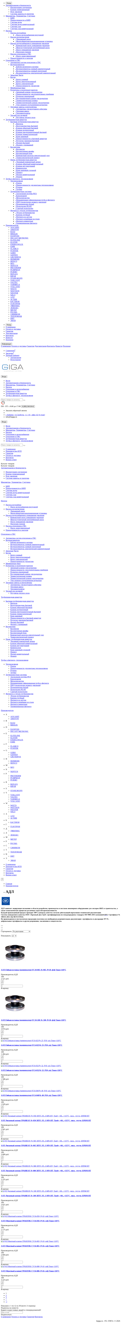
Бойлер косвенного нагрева (21, 542)
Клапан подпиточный (19, 610)
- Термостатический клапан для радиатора (32, 103)
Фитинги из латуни (18, 700)
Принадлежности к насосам (21, 58)
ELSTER (13, 242)
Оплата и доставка (13, 329)
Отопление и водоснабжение (17, 389)
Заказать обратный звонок (16, 411)
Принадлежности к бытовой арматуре (25, 618)
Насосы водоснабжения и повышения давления (29, 43)
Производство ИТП (14, 451)
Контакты (10, 335)
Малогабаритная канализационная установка (28, 513)
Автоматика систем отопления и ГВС (25, 62)
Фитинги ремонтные (18, 704)
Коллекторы (15, 147)
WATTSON (14, 291)
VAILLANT (15, 280)
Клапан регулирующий (19, 646)
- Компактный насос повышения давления (32, 46)
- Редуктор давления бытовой (27, 141)
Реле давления (16, 12)
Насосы (9, 31)
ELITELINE (15, 240)
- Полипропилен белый (24, 204)
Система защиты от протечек (22, 14)
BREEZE (14, 234)
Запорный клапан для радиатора (23, 568)
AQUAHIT (14, 227)
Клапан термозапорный (20, 10)
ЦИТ (12, 318)
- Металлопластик (22, 198)
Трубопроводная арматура (16, 120)
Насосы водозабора (18, 33)
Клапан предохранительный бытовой (25, 612)
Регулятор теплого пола (20, 593)
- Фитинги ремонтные (24, 221)
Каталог (7, 466)
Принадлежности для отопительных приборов (29, 570)
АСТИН (13, 299)
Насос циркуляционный (20, 528)
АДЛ (12, 297)
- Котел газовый (21, 79)
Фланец (13, 656)
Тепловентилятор (17, 589)
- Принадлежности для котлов (27, 86)
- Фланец (18, 177)
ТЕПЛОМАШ (16, 316)
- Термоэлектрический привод (27, 158)
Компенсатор (15, 648)
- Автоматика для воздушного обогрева (31, 109)
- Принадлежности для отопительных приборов (34, 94)
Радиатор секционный (19, 572)
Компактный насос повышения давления (27, 517)
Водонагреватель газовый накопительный (27, 545)
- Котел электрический (24, 84)
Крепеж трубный (17, 698)
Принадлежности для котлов (22, 561)
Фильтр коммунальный (19, 654)
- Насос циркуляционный (25, 56)
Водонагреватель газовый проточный (25, 547)
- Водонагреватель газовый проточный (31, 71)
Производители (12, 225)
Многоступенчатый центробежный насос (27, 520)
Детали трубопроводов (19, 696)
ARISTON (14, 230)
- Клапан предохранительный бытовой (31, 132)
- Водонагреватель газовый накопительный (32, 69)
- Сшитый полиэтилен (24, 208)
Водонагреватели (17, 65)
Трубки (13, 673)
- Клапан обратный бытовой (26, 128)
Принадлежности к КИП (20, 20)
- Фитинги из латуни (23, 217)
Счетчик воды (16, 22)
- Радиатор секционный (24, 96)
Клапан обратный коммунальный (23, 643)
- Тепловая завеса (22, 111)
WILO (12, 295)
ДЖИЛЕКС (15, 306)
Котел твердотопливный (20, 557)
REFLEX (14, 274)
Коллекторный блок (18, 633)
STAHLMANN (16, 278)
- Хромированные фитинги (26, 223)
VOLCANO (15, 287)
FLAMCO (14, 249)
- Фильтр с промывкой (24, 145)
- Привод (18, 172)
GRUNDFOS (15, 257)
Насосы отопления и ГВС (20, 54)
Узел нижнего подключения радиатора (26, 580)
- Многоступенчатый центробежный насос (32, 48)
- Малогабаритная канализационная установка (34, 41)
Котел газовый (16, 555)
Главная (9, 884)
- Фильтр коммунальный (25, 175)
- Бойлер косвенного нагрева (26, 67)
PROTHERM (15, 268)
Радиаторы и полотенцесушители (24, 90)
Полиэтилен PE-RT (18, 690)
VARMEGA (15, 285)
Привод (13, 652)
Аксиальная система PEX (20, 677)
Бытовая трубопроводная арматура (24, 122)
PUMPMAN (15, 270)
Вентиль (13, 603)
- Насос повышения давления (27, 50)
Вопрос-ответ (11, 460)
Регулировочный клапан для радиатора (26, 574)
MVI (12, 263)
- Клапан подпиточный (24, 130)
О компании (11, 327)
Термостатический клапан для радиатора (26, 578)
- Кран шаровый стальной (25, 170)
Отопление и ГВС (13, 60)
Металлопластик (17, 681)
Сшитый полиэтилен (18, 692)
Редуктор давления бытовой (21, 620)
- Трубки (18, 189)
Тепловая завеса (16, 587)
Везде (8, 381)
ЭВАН (13, 321)
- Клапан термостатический (26, 134)
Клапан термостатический (21, 614)
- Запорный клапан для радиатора (28, 92)
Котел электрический (19, 559)
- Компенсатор (21, 168)
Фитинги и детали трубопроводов (24, 211)
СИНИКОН (15, 314)
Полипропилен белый (19, 687)
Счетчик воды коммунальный (22, 24)
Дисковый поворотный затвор (22, 641)
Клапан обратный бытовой (21, 608)
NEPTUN (14, 266)
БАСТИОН (14, 301)
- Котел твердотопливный (25, 81)
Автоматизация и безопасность (18, 5)
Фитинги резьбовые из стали (22, 702)
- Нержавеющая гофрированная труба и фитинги (35, 200)
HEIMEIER (14, 259)
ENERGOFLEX (16, 244)
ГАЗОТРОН (15, 304)
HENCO (13, 261)
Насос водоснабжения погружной (24, 507)
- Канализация (21, 196)
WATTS (13, 289)
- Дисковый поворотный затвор (28, 162)
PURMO (13, 272)
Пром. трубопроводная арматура (23, 160)
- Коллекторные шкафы (24, 151)
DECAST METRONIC (19, 238)
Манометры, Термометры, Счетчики (20, 16)
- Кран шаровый (21, 136)
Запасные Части (16, 75)
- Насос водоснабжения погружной (29, 35)
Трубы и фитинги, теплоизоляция (19, 179)
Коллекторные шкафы (19, 631)
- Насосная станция (23, 52)
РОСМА (13, 312)
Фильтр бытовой (17, 622)
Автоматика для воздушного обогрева (25, 585)
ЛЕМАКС (14, 308)
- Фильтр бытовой (22, 143)
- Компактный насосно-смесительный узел (32, 156)
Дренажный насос (17, 511)
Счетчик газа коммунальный (22, 29)
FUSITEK (14, 251)
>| (6, 1302)
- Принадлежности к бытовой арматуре (31, 139)
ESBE (12, 246)
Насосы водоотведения (19, 37)
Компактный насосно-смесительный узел (27, 635)
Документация (11, 333)
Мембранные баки (17, 88)
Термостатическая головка (21, 576)
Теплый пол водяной (18, 115)
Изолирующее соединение (21, 7)
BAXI (12, 232)
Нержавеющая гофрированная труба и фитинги (29, 683)
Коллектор (14, 629)
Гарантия (9, 331)
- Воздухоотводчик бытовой (26, 126)
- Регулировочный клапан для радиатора (31, 98)
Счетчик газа (15, 26)
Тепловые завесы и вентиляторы (23, 107)
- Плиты (18, 183)
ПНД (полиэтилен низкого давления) (25, 685)
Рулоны (13, 670)
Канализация (15, 679)
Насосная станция (17, 524)
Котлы (13, 77)
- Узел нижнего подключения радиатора (31, 105)
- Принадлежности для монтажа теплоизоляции (34, 185)
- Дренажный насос (23, 39)
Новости (9, 338)
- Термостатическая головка (26, 101)
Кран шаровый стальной (20, 650)
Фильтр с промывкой (18, 624)
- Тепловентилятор (22, 113)
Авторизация (15, 358)
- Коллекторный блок (23, 153)
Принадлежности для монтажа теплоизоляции (29, 668)
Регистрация (15, 360)
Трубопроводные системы (21, 191)
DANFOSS (14, 236)
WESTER (14, 293)
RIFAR (13, 276)
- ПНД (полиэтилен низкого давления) (30, 202)
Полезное (9, 340)
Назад (9, 3)
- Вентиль (19, 124)
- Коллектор (20, 149)
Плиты (13, 666)
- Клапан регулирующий (25, 166)
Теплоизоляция (16, 181)
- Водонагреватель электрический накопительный (35, 73)
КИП (12, 18)
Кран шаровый (16, 616)
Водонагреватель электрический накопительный (30, 549)
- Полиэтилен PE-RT (23, 206)
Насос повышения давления (21, 522)
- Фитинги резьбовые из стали (27, 219)
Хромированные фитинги (20, 706)
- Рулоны (18, 187)
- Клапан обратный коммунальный (29, 164)
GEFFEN (14, 255)
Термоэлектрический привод (22, 637)
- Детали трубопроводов (25, 213)
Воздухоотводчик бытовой (21, 605)
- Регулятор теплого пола (25, 117)
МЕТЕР (13, 310)
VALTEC (14, 282)
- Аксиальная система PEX (26, 194)
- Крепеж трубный (22, 215)
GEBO (13, 253)
